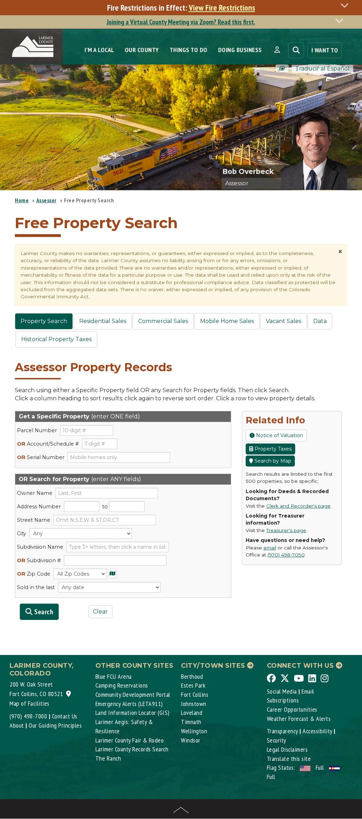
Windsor (190, 740)
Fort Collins (194, 694)
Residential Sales (102, 321)
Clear (100, 611)
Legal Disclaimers (287, 749)
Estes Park (193, 685)
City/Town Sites (214, 666)
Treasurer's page (286, 530)
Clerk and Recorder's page (298, 506)
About (17, 725)
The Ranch (108, 758)
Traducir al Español (322, 68)
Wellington (194, 731)
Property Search (44, 321)
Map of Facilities (29, 703)
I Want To (324, 50)
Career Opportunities (292, 709)
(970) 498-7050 (286, 555)
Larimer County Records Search (132, 749)
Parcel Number (37, 430)
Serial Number (40, 457)
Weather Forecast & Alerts (299, 718)
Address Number (39, 506)
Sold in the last (36, 587)
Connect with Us (301, 666)
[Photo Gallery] (282, 68)
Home (22, 200)
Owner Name (34, 493)
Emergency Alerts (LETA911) (129, 704)
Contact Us (64, 716)
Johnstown (193, 704)
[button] (277, 50)
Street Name (33, 520)
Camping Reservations (121, 685)
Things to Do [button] (189, 50)
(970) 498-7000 (28, 716)
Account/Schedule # (48, 444)
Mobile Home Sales (227, 321)
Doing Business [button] (240, 50)
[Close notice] (346, 5)
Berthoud (192, 676)
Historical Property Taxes (56, 339)
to (105, 506)
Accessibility (317, 731)
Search (43, 611)
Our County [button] (142, 50)
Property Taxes (272, 449)
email (269, 547)
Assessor (46, 200)
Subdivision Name (40, 547)
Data (320, 321)
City (21, 533)
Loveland (191, 712)
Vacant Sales (283, 321)
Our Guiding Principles (55, 725)
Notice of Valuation (279, 435)
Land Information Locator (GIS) (132, 712)
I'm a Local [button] (99, 50)
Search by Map (272, 461)
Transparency (282, 731)
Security (276, 740)
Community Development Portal (132, 694)
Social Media (282, 691)
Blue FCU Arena (113, 676)
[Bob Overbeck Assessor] (321, 145)
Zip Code (33, 574)
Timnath (191, 722)
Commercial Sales (163, 321)
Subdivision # (39, 560)
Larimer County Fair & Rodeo (129, 740)
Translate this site (289, 759)
